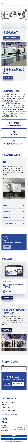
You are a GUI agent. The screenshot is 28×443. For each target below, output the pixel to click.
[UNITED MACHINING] (4, 2)
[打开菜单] (25, 2)
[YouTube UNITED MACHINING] (6, 422)
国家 (2, 365)
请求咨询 (6, 247)
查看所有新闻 (6, 297)
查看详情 (8, 291)
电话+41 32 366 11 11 (8, 411)
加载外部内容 (16, 384)
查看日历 (7, 77)
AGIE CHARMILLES (9, 166)
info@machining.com (10, 414)
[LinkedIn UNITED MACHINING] (2, 422)
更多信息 (7, 384)
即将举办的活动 (6, 330)
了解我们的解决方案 (10, 37)
